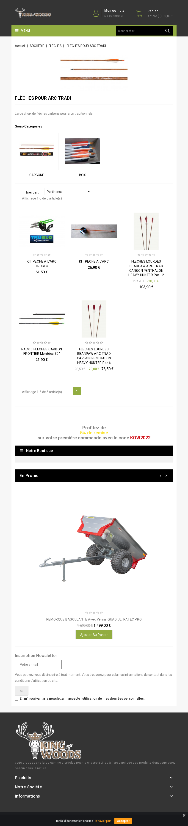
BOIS (82, 175)
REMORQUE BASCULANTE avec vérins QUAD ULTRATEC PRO (94, 619)
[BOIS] (82, 151)
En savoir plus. (103, 821)
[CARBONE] (36, 151)
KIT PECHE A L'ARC (94, 261)
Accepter (123, 821)
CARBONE (36, 175)
